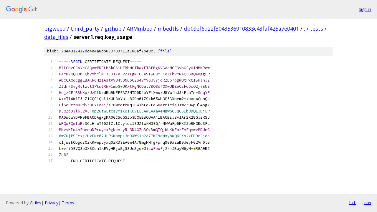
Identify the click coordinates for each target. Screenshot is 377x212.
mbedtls (168, 28)
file (165, 51)
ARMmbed (140, 28)
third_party (85, 28)
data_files (56, 36)
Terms (68, 203)
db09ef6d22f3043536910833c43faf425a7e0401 (241, 28)
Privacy (51, 203)
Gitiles (35, 203)
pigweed (55, 28)
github (113, 28)
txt (352, 202)
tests (316, 28)
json (366, 202)
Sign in (365, 9)
